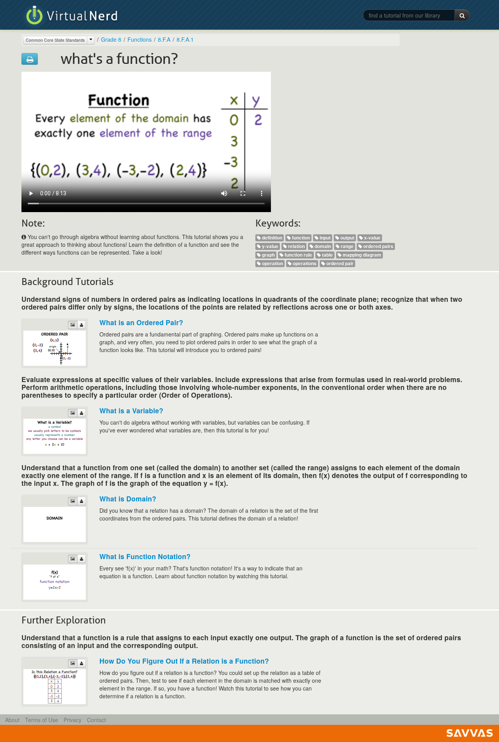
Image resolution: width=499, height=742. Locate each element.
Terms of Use (41, 720)
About (12, 720)
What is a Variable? (131, 410)
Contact (96, 720)
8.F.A (164, 39)
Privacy (72, 720)
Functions (139, 39)
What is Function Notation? (145, 556)
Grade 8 (111, 39)
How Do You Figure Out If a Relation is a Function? (184, 661)
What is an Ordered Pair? (141, 322)
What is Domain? (127, 498)
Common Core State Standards (55, 40)
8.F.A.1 (185, 39)
